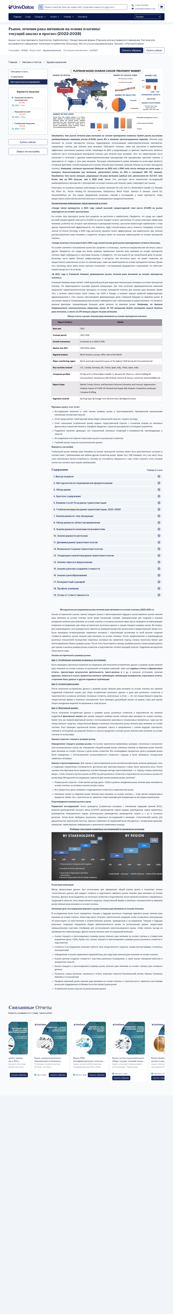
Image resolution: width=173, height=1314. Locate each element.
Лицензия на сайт (22, 112)
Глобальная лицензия (24, 123)
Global (24, 50)
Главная (12, 62)
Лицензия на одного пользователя (23, 98)
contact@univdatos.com (145, 8)
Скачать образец (131, 50)
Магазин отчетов (31, 62)
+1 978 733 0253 (141, 5)
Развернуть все (154, 470)
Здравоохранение (52, 50)
